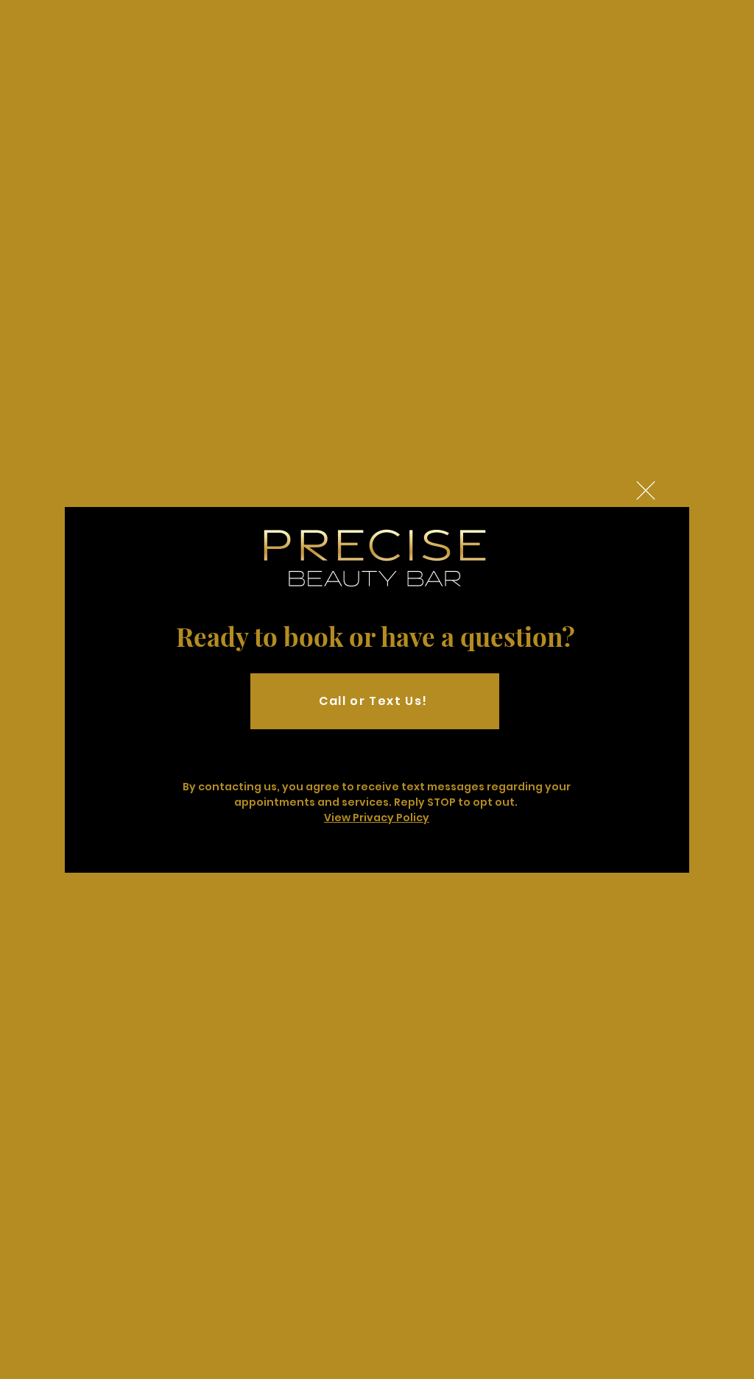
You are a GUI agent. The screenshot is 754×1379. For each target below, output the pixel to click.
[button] (646, 490)
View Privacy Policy (376, 817)
